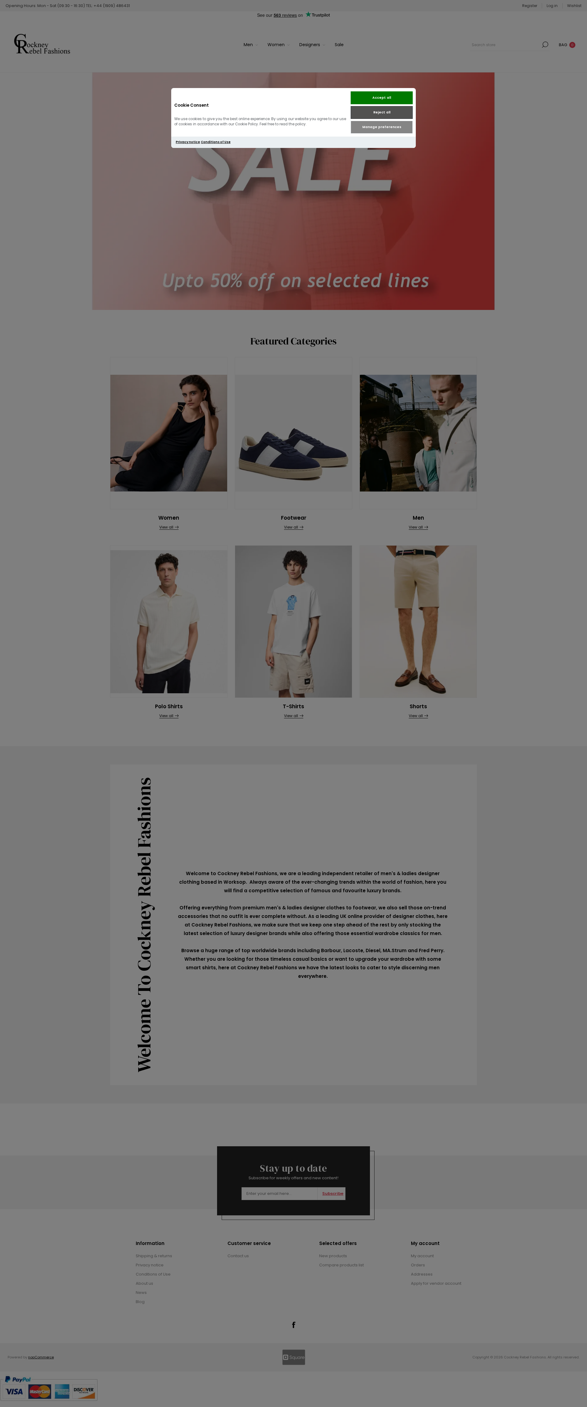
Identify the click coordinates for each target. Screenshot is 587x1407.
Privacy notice (188, 142)
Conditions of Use (216, 142)
